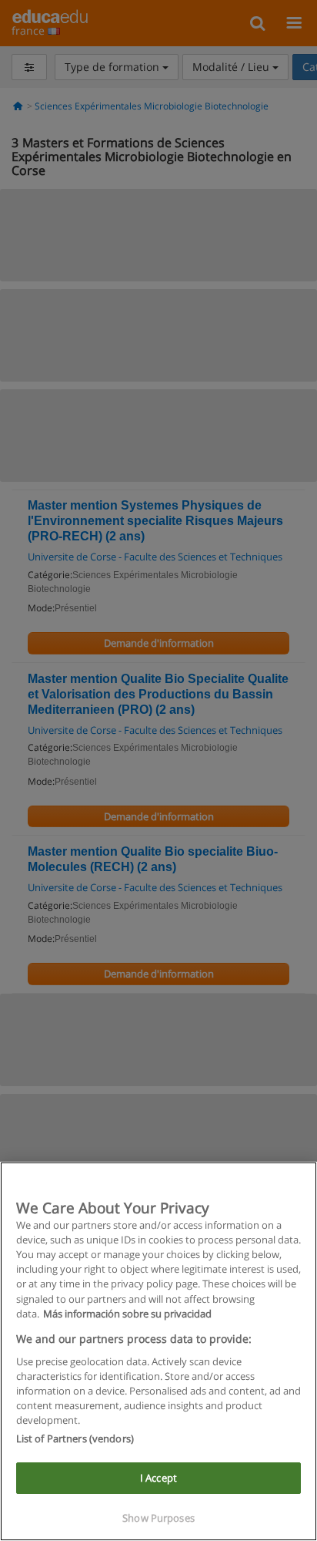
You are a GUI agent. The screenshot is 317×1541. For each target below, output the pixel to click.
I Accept (158, 1478)
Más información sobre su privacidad (127, 1314)
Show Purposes (158, 1518)
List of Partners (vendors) (75, 1438)
